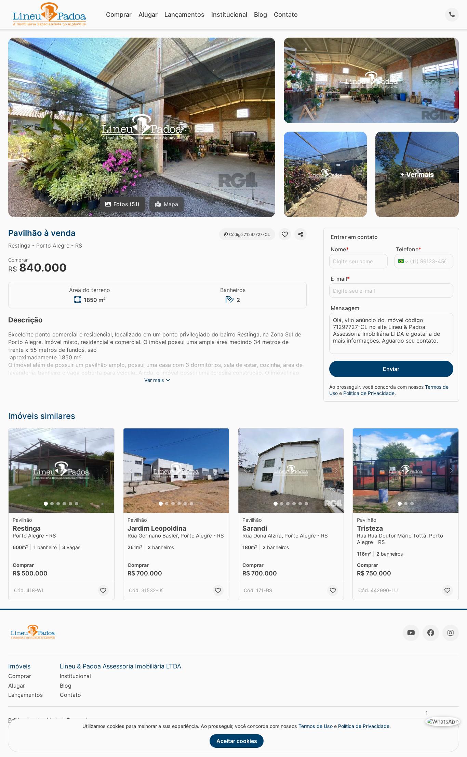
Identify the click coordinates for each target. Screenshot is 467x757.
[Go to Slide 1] (46, 504)
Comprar (119, 14)
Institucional (229, 14)
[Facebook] (431, 633)
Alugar (148, 14)
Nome (340, 249)
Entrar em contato (354, 237)
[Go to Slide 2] (52, 503)
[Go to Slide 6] (76, 503)
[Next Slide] (107, 470)
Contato (286, 14)
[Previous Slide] (16, 470)
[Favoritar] (285, 234)
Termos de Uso (315, 726)
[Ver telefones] (452, 15)
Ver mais (154, 380)
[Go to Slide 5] (70, 503)
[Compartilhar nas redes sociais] (300, 234)
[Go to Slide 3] (58, 503)
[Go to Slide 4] (64, 503)
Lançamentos (184, 14)
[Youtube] (411, 633)
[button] (61, 470)
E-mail (340, 278)
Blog (260, 14)
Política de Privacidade (369, 393)
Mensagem (345, 308)
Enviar (391, 369)
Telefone (408, 249)
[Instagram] (450, 633)
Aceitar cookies (236, 741)
